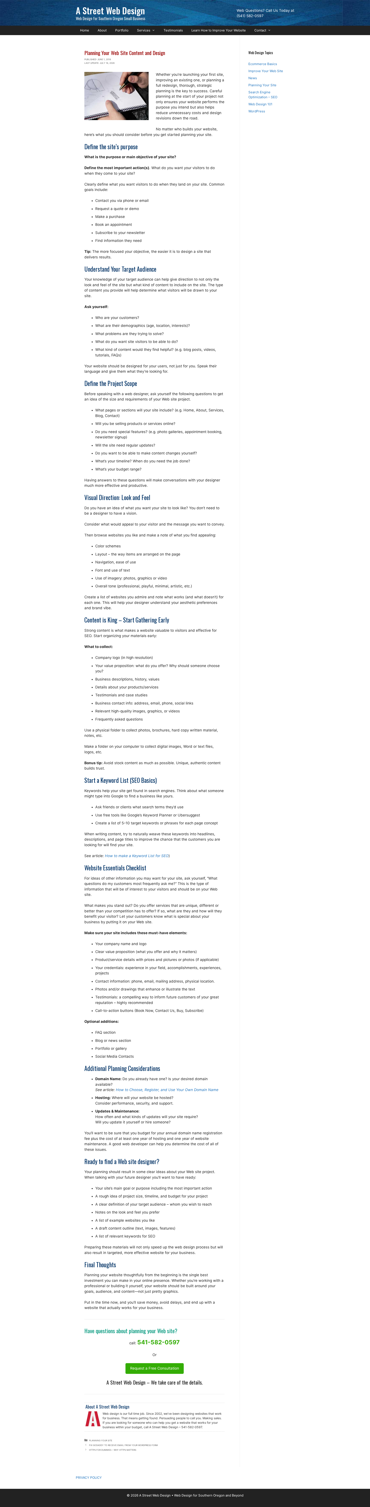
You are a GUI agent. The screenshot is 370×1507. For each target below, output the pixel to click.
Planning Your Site (100, 1440)
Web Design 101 (260, 104)
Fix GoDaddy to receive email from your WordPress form (123, 1445)
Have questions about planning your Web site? (130, 1331)
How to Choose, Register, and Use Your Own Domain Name (167, 1090)
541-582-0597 (158, 1342)
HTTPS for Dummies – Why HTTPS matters (112, 1450)
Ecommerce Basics (262, 64)
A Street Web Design (110, 10)
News (252, 78)
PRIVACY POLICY (89, 1478)
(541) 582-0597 (250, 16)
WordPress (256, 111)
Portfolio (121, 30)
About (102, 30)
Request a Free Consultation (154, 1368)
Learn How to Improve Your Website (218, 30)
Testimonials (173, 30)
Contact (260, 30)
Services (143, 30)
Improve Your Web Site (265, 71)
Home (84, 30)
